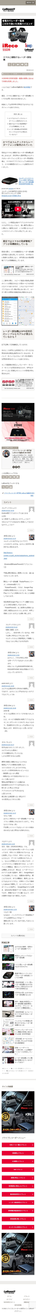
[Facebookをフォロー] (16, 467)
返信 (31, 530)
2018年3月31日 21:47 (10, 538)
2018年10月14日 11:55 (10, 909)
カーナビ (9, 1299)
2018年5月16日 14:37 (10, 813)
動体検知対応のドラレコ (18, 1194)
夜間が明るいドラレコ (18, 1178)
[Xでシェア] (10, 64)
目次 (15, 114)
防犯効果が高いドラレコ (18, 1219)
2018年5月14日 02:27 (8, 745)
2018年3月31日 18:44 (8, 510)
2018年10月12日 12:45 (8, 844)
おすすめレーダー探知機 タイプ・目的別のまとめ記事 (18, 74)
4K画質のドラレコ (18, 1161)
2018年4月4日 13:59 (13, 655)
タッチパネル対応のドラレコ (18, 1227)
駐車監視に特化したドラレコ (18, 1186)
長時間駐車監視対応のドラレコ (18, 1210)
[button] (26, 64)
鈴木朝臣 (27, 87)
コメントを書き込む (18, 935)
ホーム (9, 1296)
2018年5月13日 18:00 (8, 686)
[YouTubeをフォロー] (19, 467)
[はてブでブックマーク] (18, 64)
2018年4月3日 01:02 (11, 627)
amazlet (11, 188)
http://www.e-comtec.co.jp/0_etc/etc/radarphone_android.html (19, 555)
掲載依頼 (26, 1302)
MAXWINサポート (9, 1302)
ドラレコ (26, 1296)
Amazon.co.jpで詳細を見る (11, 196)
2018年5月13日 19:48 (10, 708)
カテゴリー (26, 1299)
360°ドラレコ (18, 1169)
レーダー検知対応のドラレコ (18, 1202)
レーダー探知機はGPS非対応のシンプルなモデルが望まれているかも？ (18, 131)
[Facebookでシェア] (14, 64)
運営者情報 (18, 1305)
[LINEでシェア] (22, 64)
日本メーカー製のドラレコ (18, 1145)
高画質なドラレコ (18, 1153)
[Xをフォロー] (13, 467)
